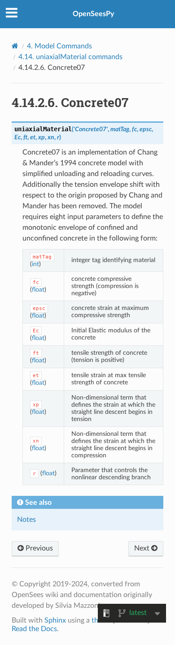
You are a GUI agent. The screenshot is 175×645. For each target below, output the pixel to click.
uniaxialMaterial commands (70, 56)
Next (142, 548)
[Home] (15, 46)
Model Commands (59, 46)
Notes (26, 519)
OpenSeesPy (93, 13)
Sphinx (55, 620)
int (35, 264)
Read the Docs (34, 628)
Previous (38, 548)
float (38, 289)
